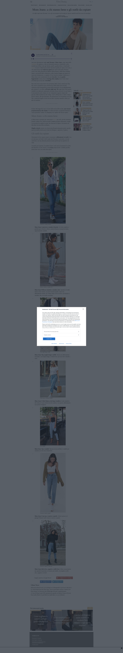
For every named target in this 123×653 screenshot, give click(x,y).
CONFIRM (49, 338)
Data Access (61, 343)
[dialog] (61, 326)
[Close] (83, 309)
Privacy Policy (69, 343)
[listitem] (61, 331)
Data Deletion (54, 343)
